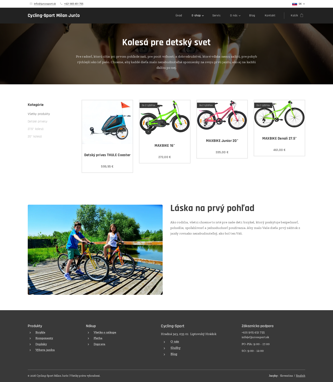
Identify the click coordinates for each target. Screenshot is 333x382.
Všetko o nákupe (105, 332)
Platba (98, 338)
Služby (176, 348)
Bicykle (40, 332)
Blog (174, 354)
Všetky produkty (39, 114)
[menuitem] (181, 15)
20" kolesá (35, 136)
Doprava (99, 344)
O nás (175, 341)
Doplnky (41, 344)
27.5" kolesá (36, 129)
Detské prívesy (37, 121)
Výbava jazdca (45, 350)
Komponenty (44, 338)
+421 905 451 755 (73, 3)
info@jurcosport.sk (45, 3)
